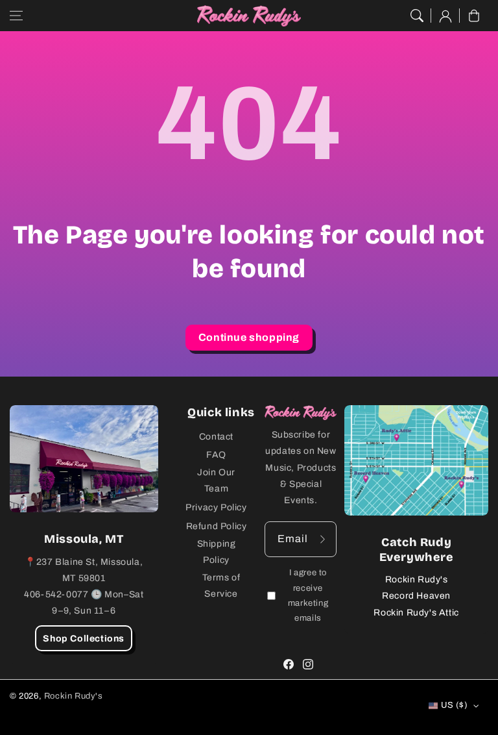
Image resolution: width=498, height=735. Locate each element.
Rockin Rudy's (416, 579)
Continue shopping (249, 337)
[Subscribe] (322, 538)
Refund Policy (216, 526)
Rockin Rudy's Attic (416, 612)
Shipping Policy (216, 552)
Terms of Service (221, 586)
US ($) (454, 705)
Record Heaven (416, 596)
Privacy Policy (215, 507)
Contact (216, 437)
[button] (16, 15)
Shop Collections (83, 638)
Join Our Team (216, 480)
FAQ (216, 455)
